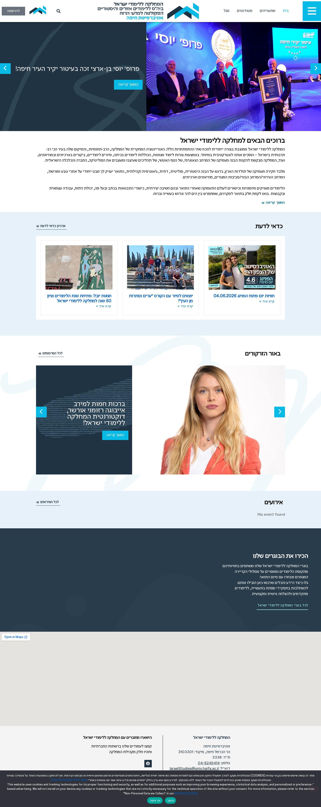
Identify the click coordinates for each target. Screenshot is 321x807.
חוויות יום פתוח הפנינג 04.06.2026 (244, 296)
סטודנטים (244, 11)
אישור (170, 800)
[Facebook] (148, 763)
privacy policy (186, 793)
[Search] (57, 11)
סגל (227, 11)
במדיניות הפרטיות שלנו (69, 780)
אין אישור (154, 800)
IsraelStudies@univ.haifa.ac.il (194, 768)
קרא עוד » (267, 301)
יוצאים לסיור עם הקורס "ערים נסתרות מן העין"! (161, 298)
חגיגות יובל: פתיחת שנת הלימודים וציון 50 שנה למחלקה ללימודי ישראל (79, 298)
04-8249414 (209, 763)
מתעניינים (267, 11)
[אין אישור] (314, 788)
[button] (315, 68)
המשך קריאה (128, 84)
